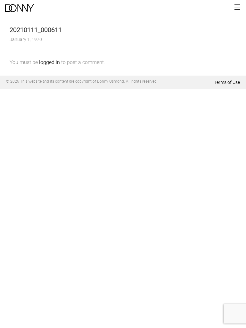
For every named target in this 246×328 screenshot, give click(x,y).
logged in (49, 62)
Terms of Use (227, 82)
